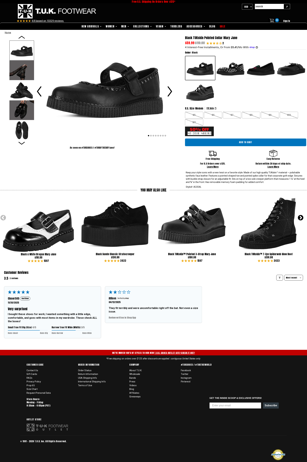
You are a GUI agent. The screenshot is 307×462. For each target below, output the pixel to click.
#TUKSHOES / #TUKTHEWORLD (196, 364)
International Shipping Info (92, 381)
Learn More (213, 167)
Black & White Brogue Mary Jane (38, 254)
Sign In (286, 21)
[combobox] (269, 6)
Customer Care (35, 364)
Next (300, 218)
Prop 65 (31, 385)
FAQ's (29, 378)
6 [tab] (160, 135)
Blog (131, 389)
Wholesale (134, 374)
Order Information (88, 364)
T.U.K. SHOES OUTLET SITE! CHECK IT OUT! (174, 353)
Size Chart (32, 389)
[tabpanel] (104, 86)
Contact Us (32, 370)
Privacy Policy (34, 381)
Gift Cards (32, 374)
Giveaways (135, 396)
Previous (3, 218)
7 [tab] (163, 135)
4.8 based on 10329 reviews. (48, 20)
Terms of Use (85, 385)
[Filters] (279, 278)
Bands (132, 378)
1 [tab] (148, 135)
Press (132, 381)
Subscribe (271, 405)
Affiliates (134, 393)
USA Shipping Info (87, 378)
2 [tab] (151, 135)
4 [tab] (155, 135)
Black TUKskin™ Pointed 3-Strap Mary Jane (192, 254)
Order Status (84, 370)
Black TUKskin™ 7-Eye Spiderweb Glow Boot (269, 254)
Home (8, 32)
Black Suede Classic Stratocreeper (115, 254)
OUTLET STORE (34, 419)
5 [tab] (158, 135)
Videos (133, 385)
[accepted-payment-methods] (29, 445)
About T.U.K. (135, 370)
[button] (214, 43)
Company (134, 364)
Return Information (88, 374)
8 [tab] (165, 135)
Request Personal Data (39, 393)
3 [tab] (153, 135)
